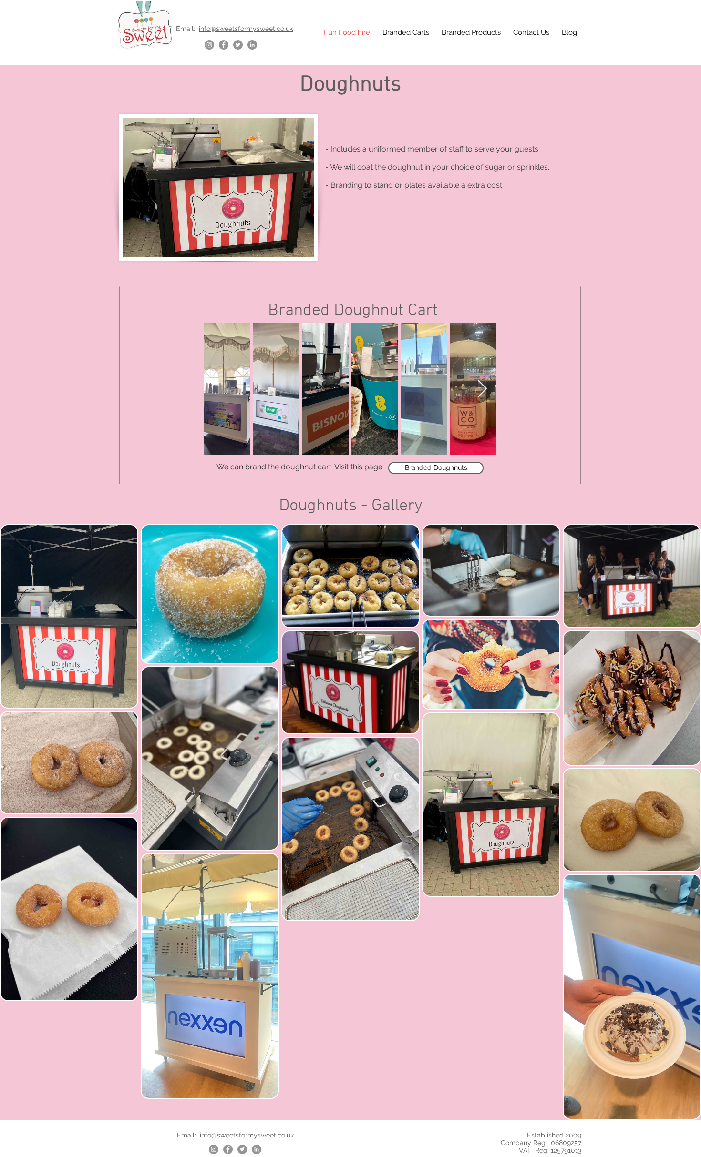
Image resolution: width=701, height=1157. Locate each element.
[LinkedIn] (252, 45)
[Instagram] (209, 45)
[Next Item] (482, 389)
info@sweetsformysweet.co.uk (246, 28)
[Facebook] (223, 45)
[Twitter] (238, 45)
